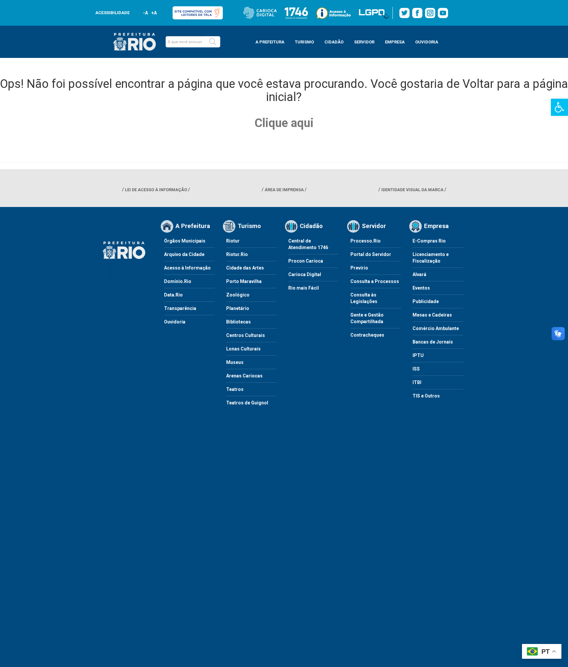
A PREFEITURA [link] (269, 41)
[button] (212, 41)
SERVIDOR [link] (364, 41)
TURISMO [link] (304, 41)
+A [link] (153, 12)
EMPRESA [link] (395, 41)
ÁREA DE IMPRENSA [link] (284, 189)
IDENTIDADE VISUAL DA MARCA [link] (412, 189)
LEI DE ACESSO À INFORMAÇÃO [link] (156, 189)
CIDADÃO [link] (333, 41)
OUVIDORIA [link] (426, 41)
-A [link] (145, 12)
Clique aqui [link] (284, 123)
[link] (559, 107)
